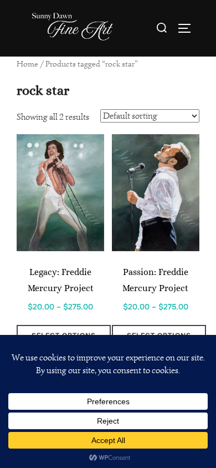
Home (27, 64)
